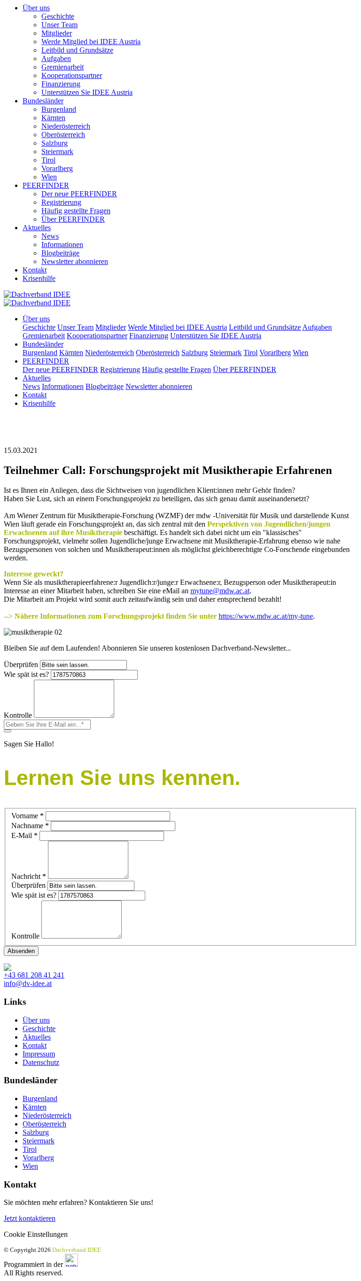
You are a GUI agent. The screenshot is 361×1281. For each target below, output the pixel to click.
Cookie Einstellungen (36, 1234)
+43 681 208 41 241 (34, 975)
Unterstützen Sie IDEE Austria (87, 92)
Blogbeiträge (60, 253)
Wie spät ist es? (26, 674)
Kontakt (35, 270)
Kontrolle (18, 715)
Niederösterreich (65, 126)
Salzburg (54, 143)
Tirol (48, 160)
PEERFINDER (46, 185)
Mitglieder (56, 33)
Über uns (36, 8)
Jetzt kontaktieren (29, 1218)
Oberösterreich (63, 135)
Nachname (30, 826)
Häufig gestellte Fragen (75, 211)
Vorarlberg (57, 168)
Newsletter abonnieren (74, 261)
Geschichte (57, 16)
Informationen (62, 244)
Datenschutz (41, 1062)
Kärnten (53, 118)
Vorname (27, 816)
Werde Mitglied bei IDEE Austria (91, 42)
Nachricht (28, 876)
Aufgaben (56, 58)
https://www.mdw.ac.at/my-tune (266, 616)
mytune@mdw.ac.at (220, 591)
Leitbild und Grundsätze (77, 50)
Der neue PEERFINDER (79, 194)
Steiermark (57, 151)
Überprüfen (21, 664)
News (50, 236)
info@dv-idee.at (28, 983)
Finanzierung (60, 84)
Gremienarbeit (62, 67)
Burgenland (58, 109)
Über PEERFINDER (73, 219)
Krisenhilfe (39, 278)
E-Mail (24, 835)
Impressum (39, 1054)
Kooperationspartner (71, 75)
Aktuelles (37, 228)
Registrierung (61, 202)
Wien (49, 177)
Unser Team (59, 25)
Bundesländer (43, 101)
